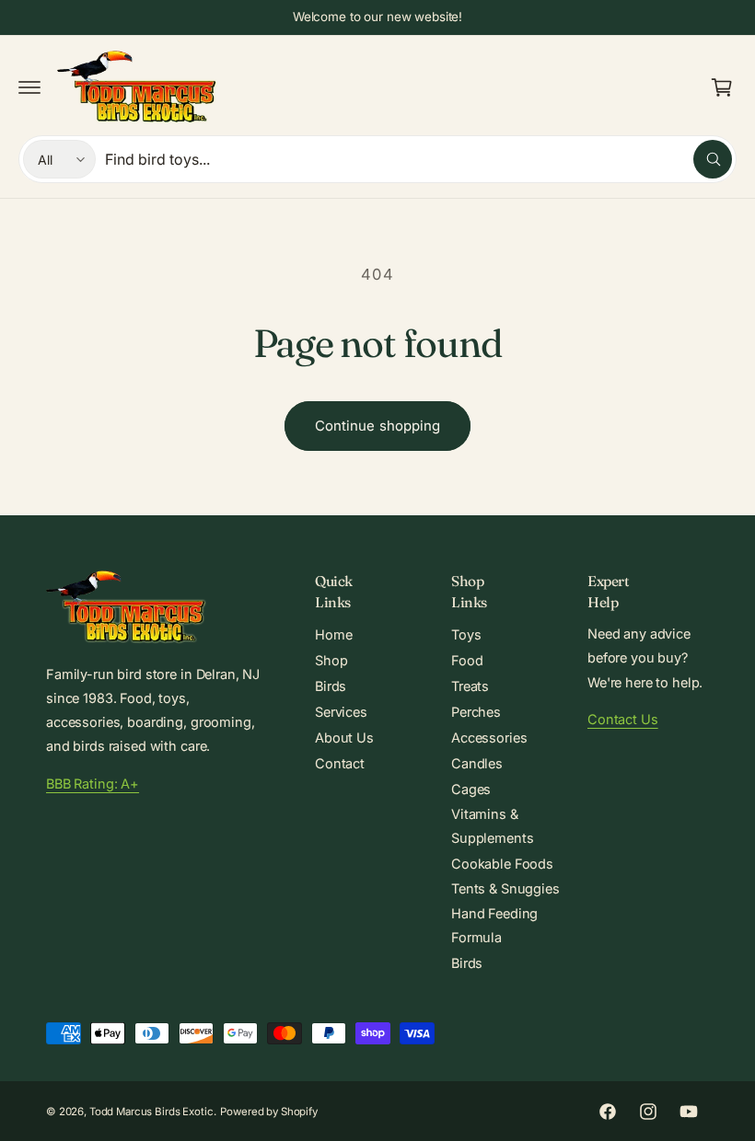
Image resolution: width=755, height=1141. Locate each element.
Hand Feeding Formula (494, 925)
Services (341, 712)
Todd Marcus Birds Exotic (151, 1111)
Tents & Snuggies (505, 888)
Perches (476, 712)
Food (466, 660)
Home (333, 634)
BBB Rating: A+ (92, 783)
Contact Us (622, 719)
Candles (477, 763)
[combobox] (418, 159)
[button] (29, 87)
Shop (331, 660)
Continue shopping (377, 425)
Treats (470, 686)
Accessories (489, 737)
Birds (330, 686)
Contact (340, 763)
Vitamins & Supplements (492, 826)
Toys (466, 634)
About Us (344, 737)
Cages (471, 789)
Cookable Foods (502, 863)
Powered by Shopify (269, 1111)
